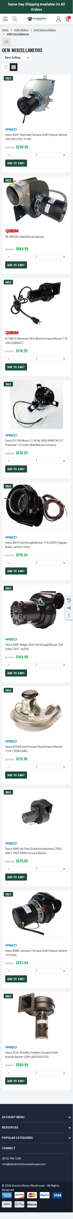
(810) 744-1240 (11, 1158)
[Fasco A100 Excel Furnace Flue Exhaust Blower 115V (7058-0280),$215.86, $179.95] (36, 710)
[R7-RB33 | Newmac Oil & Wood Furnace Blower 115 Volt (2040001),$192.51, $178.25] (36, 302)
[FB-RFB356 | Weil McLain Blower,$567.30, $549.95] (36, 200)
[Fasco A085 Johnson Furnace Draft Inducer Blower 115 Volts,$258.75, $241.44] (36, 914)
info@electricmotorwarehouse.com (24, 1164)
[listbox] (17, 57)
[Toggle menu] (6, 18)
